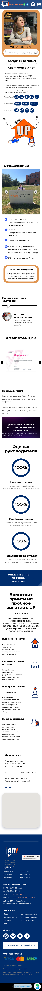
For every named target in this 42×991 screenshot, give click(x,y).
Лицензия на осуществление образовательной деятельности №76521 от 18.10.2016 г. (21, 973)
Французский (25, 878)
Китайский (8, 874)
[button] (21, 578)
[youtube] (9, 787)
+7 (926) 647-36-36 (16, 4)
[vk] (6, 787)
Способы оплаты (27, 920)
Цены (6, 924)
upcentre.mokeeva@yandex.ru (22, 898)
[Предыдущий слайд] (2, 362)
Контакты (7, 920)
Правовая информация (29, 917)
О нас (6, 914)
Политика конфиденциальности (15, 969)
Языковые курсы (10, 917)
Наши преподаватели (28, 914)
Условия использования (12, 965)
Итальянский (25, 874)
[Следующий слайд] (40, 362)
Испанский (24, 871)
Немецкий (8, 878)
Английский (8, 871)
